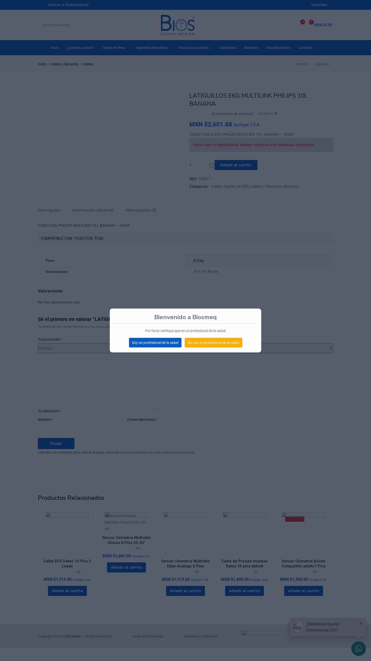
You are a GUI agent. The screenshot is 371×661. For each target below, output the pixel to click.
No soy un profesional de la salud (213, 343)
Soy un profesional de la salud (155, 343)
